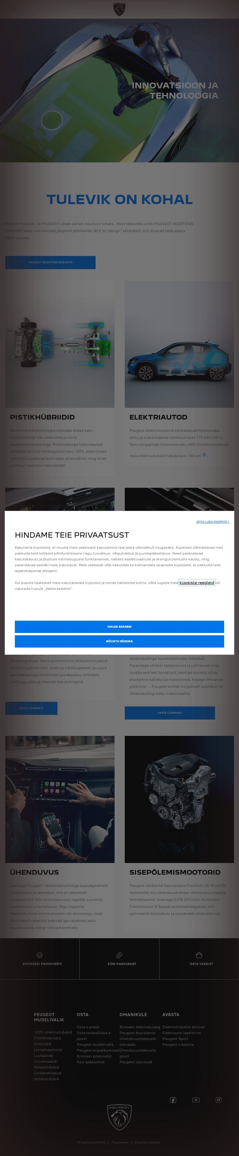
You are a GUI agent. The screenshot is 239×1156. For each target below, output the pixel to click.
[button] (212, 521)
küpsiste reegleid (197, 582)
